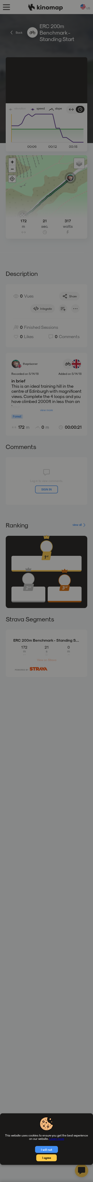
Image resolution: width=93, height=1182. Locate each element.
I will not (46, 1149)
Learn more (56, 1138)
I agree (46, 1157)
